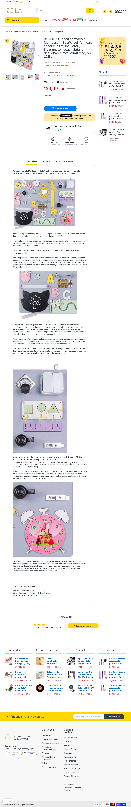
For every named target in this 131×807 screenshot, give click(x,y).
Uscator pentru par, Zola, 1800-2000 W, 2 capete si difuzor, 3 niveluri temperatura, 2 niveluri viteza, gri (86, 674)
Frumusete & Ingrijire (72, 768)
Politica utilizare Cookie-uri (48, 758)
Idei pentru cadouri (47, 650)
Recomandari (13, 650)
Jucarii (66, 780)
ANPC (44, 763)
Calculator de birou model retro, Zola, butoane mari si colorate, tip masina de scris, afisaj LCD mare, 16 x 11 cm (55, 674)
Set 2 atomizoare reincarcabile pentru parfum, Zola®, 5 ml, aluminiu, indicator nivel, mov (117, 100)
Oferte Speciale (76, 650)
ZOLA (14, 805)
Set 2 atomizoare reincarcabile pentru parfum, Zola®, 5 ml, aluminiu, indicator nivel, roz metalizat (117, 116)
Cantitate (47, 96)
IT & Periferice (70, 761)
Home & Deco (70, 749)
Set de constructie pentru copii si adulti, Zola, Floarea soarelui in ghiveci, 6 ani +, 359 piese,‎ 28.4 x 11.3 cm (55, 661)
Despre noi (46, 735)
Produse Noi (106, 650)
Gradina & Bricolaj (71, 772)
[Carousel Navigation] (123, 73)
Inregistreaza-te (119, 2)
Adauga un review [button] (83, 626)
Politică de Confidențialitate (49, 748)
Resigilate (68, 741)
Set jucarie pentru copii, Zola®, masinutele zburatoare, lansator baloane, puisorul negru (23, 688)
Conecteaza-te (103, 2)
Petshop (67, 745)
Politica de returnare (50, 743)
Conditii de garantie (50, 739)
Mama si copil (69, 784)
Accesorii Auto (70, 757)
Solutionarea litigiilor (50, 767)
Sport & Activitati (71, 765)
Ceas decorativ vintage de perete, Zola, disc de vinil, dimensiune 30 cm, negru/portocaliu (55, 688)
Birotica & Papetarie (72, 776)
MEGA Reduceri (70, 738)
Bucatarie (68, 753)
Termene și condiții (50, 753)
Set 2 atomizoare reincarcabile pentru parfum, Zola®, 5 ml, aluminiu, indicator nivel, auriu (117, 84)
